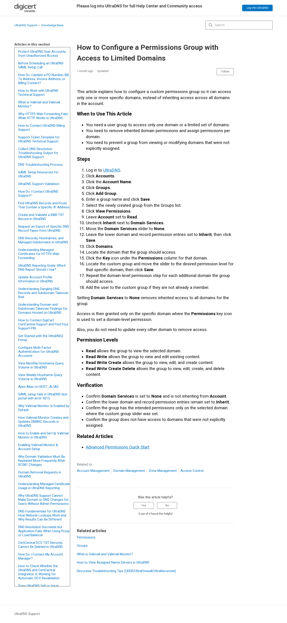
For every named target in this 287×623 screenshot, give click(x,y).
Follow (225, 71)
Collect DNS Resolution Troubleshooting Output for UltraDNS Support (38, 153)
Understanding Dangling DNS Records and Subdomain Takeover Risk (43, 293)
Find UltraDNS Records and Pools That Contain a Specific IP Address (44, 205)
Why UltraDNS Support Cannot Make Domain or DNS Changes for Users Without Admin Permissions (43, 500)
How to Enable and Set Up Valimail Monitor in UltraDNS (43, 435)
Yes (143, 505)
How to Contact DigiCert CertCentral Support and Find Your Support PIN (43, 324)
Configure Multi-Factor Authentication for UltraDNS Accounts (38, 352)
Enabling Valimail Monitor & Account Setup (38, 447)
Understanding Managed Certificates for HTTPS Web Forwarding (38, 254)
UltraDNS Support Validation (38, 184)
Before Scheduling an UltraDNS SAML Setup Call (40, 65)
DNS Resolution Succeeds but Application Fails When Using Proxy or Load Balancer (44, 531)
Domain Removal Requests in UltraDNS (39, 474)
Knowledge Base (52, 25)
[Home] (25, 8)
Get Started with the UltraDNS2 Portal (40, 338)
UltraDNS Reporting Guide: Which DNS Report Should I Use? (42, 268)
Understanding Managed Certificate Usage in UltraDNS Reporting (44, 486)
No (167, 505)
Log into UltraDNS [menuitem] (257, 7)
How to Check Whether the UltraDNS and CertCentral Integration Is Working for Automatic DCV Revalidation (39, 572)
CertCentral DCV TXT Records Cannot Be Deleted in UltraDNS (40, 545)
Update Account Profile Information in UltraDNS (35, 279)
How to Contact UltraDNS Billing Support (41, 128)
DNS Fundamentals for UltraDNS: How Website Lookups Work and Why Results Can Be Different (42, 515)
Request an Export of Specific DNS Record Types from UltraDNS (43, 228)
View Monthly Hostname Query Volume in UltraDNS (41, 365)
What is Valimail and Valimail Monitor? (39, 104)
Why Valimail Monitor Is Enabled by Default (43, 408)
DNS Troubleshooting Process (40, 165)
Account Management (93, 471)
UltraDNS (111, 170)
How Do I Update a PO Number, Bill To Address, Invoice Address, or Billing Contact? (43, 79)
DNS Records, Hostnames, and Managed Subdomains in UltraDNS (43, 240)
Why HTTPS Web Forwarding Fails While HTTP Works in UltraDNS (43, 116)
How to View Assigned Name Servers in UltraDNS (113, 562)
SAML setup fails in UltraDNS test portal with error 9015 (42, 396)
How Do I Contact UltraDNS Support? (38, 194)
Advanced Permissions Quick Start (117, 447)
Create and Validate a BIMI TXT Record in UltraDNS (41, 217)
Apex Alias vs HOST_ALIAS (38, 387)
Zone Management (163, 471)
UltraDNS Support (25, 25)
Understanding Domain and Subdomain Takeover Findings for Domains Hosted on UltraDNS (42, 309)
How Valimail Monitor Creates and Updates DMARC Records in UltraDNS (43, 422)
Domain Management (129, 471)
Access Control (192, 471)
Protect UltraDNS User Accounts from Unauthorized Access (42, 54)
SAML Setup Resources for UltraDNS (38, 174)
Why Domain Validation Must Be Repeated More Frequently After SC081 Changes (41, 461)
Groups (82, 546)
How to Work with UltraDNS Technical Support (38, 93)
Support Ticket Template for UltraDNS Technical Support (39, 139)
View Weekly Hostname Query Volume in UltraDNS (40, 377)
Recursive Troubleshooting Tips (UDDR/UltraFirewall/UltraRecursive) (126, 571)
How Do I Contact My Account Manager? (40, 556)
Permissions (86, 537)
